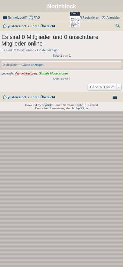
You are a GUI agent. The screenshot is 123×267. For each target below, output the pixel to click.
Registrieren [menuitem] (90, 17)
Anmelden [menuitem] (113, 17)
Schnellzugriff (17, 17)
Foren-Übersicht (43, 97)
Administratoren (26, 73)
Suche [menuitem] (118, 26)
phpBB (46, 105)
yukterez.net (17, 97)
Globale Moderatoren (53, 73)
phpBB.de (81, 108)
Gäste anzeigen (48, 50)
